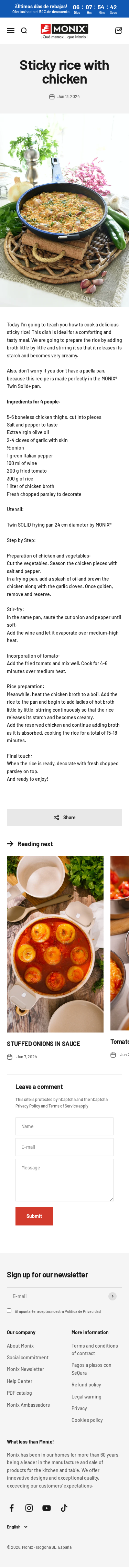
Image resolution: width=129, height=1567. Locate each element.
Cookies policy (87, 1420)
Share (69, 817)
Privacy (79, 1408)
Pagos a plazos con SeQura (91, 1368)
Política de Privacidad (83, 1311)
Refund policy (86, 1384)
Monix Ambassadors (28, 1405)
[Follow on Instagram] (29, 1508)
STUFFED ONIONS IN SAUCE (43, 1043)
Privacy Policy (27, 1105)
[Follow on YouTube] (46, 1508)
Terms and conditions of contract (95, 1349)
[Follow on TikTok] (64, 1508)
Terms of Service (63, 1105)
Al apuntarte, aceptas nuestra (58, 1311)
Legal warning (86, 1397)
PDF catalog (19, 1393)
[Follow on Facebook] (11, 1508)
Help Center (19, 1381)
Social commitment (28, 1357)
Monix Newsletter (25, 1369)
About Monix (20, 1346)
